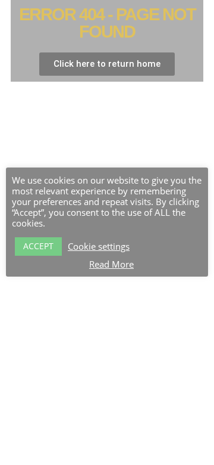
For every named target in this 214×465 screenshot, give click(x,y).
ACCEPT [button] (38, 246)
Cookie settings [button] (99, 246)
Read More (111, 264)
